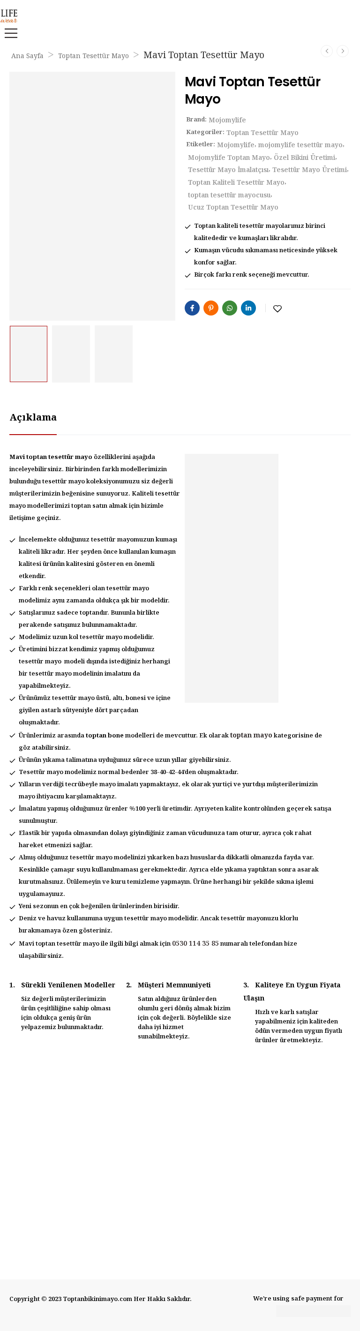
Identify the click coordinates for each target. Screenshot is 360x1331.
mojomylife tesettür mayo (300, 145)
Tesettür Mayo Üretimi (309, 170)
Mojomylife (227, 120)
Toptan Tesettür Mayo (93, 56)
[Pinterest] (210, 308)
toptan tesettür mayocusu (229, 195)
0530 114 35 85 (195, 943)
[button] (8, 33)
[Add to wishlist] (277, 309)
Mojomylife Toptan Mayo (229, 158)
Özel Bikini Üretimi (304, 158)
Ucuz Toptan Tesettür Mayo (233, 207)
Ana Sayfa (27, 56)
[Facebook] (192, 308)
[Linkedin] (248, 308)
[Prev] (327, 51)
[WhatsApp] (229, 308)
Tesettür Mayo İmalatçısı (228, 170)
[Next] (343, 51)
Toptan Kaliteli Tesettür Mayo (236, 183)
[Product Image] (92, 196)
